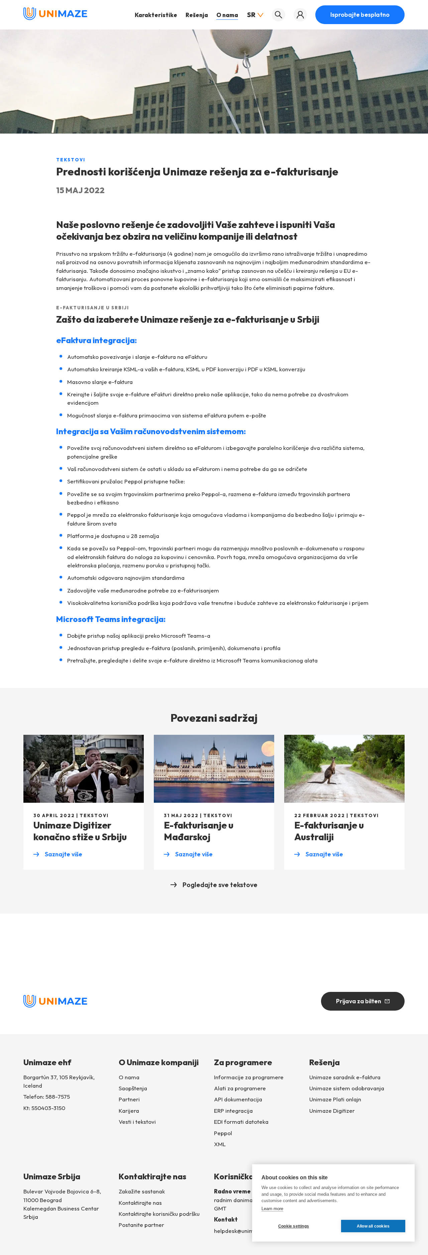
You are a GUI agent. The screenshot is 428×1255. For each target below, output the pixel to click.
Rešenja (197, 14)
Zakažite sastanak (142, 1191)
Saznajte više (57, 854)
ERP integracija (233, 1110)
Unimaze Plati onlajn (335, 1099)
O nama (227, 14)
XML (220, 1144)
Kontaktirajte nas (140, 1202)
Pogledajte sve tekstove (220, 884)
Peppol (223, 1132)
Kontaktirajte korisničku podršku (159, 1213)
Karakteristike (156, 14)
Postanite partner (141, 1224)
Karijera (129, 1110)
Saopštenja (133, 1088)
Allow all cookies (373, 1226)
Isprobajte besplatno (360, 14)
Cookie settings (293, 1226)
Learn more (272, 1208)
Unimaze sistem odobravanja (346, 1088)
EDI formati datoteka (241, 1121)
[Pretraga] (278, 14)
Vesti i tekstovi (137, 1121)
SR (251, 14)
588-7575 (57, 1096)
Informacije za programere (249, 1077)
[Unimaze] (55, 18)
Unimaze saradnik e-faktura (345, 1077)
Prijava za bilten (358, 1001)
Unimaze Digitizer (332, 1110)
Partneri (129, 1099)
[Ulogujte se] (300, 14)
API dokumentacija (238, 1099)
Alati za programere (240, 1088)
